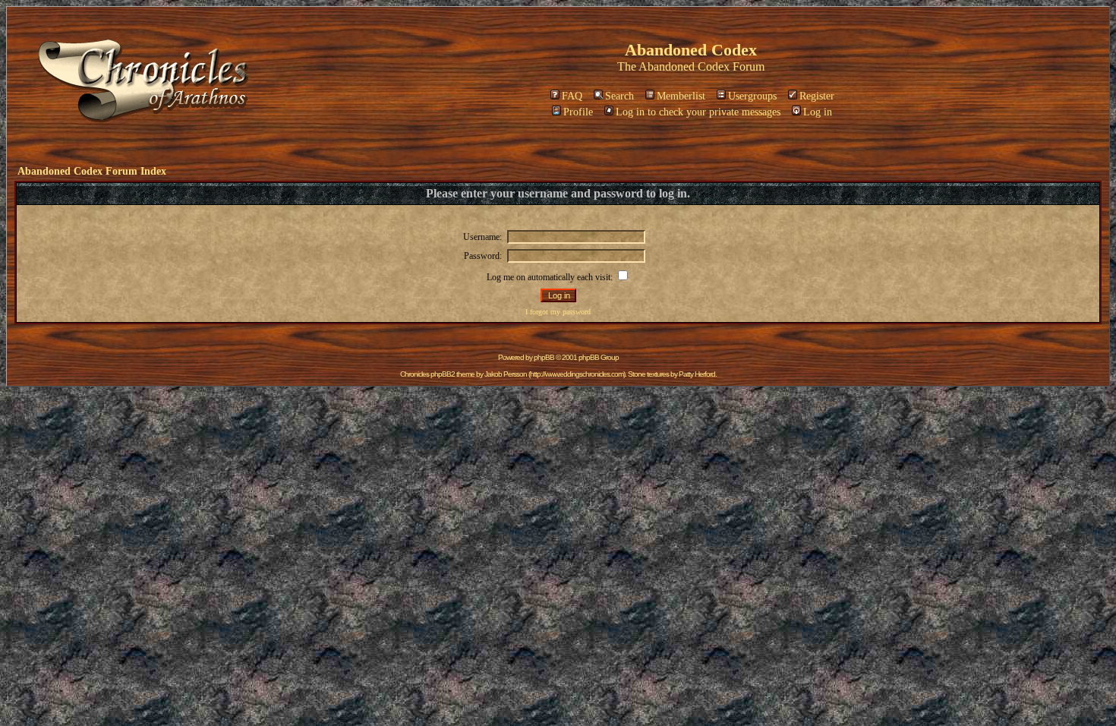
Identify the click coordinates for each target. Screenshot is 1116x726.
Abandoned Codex (684, 66)
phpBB (544, 357)
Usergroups (752, 96)
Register (816, 96)
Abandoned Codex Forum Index (91, 171)
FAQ (572, 96)
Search (619, 96)
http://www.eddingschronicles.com (576, 374)
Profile (578, 112)
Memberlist (681, 96)
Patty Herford (697, 374)
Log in (817, 112)
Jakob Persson (505, 374)
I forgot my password (558, 312)
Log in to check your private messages (698, 112)
